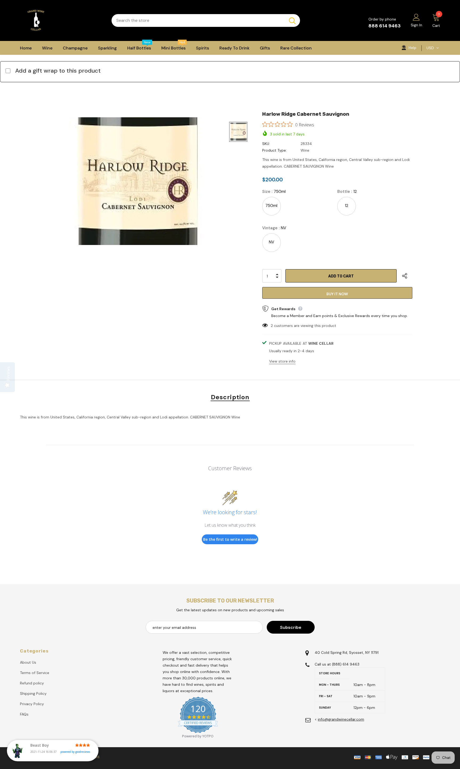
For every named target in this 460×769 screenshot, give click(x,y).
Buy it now (337, 294)
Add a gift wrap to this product (58, 70)
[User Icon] (416, 17)
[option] (136, 181)
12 (346, 205)
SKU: (266, 143)
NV (271, 242)
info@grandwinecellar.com (341, 719)
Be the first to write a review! (230, 539)
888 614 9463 (384, 26)
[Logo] (62, 20)
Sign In (416, 25)
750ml (271, 205)
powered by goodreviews (75, 752)
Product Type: (274, 150)
